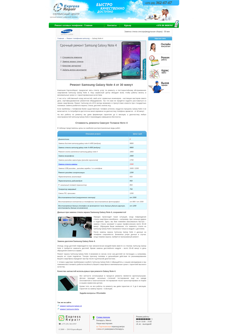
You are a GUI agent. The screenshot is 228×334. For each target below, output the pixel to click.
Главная (60, 38)
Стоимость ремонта (72, 57)
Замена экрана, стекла (72, 62)
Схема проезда (103, 317)
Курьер (127, 25)
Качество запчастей (71, 66)
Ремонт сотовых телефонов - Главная (73, 25)
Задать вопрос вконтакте (74, 70)
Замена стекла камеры (67, 164)
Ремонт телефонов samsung (78, 38)
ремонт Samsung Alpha (69, 309)
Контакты (112, 25)
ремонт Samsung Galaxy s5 (71, 306)
